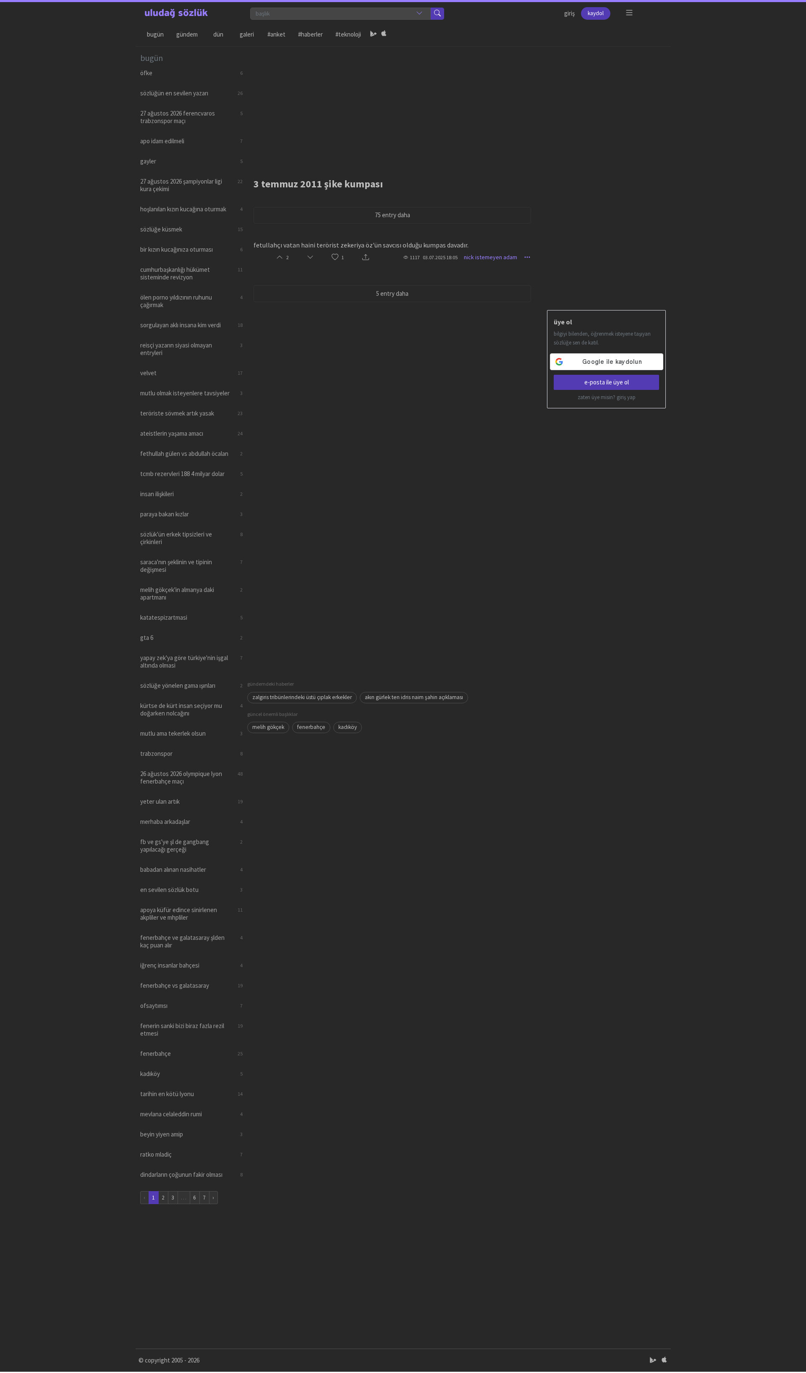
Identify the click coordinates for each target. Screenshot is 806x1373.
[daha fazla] (629, 12)
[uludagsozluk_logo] (176, 13)
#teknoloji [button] (348, 34)
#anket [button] (276, 34)
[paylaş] (365, 257)
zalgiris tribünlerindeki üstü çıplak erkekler (302, 697)
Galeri (247, 34)
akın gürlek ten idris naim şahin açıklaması (414, 697)
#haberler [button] (310, 34)
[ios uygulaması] (384, 34)
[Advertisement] (456, 105)
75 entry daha (392, 215)
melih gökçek (268, 727)
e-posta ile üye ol (606, 382)
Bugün (155, 34)
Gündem (187, 34)
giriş (569, 13)
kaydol (596, 13)
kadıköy (347, 727)
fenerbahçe (311, 727)
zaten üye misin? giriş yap (607, 397)
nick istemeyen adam (490, 257)
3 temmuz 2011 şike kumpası (318, 183)
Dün (218, 34)
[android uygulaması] (374, 34)
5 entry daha (392, 293)
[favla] (335, 257)
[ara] (437, 14)
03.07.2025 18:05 (440, 257)
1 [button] (342, 257)
